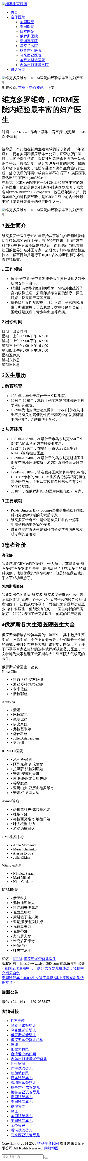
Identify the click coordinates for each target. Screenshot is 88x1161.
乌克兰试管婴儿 (23, 1025)
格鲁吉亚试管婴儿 (25, 1087)
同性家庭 (18, 1063)
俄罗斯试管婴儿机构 (27, 1040)
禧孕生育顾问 (48, 1143)
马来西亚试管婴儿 (25, 1135)
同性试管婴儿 (21, 1068)
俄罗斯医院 (29, 36)
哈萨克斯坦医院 (32, 60)
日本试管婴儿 (21, 1078)
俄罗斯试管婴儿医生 (40, 959)
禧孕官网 (18, 1106)
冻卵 (14, 1044)
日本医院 (27, 31)
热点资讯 (36, 87)
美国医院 (27, 22)
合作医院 (18, 17)
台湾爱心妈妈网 (23, 1054)
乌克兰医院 (29, 46)
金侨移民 (18, 1125)
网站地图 (51, 1148)
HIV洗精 (18, 1021)
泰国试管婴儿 (21, 1097)
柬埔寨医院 (29, 41)
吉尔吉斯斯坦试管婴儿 (29, 1059)
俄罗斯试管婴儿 (23, 1035)
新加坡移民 (20, 1073)
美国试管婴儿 (21, 1116)
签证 (14, 1111)
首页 (14, 12)
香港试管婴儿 (21, 1130)
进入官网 (18, 69)
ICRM (17, 959)
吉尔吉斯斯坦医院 (34, 65)
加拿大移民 (20, 1049)
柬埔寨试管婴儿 (23, 1083)
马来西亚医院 (31, 55)
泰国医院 (27, 27)
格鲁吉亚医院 (31, 50)
